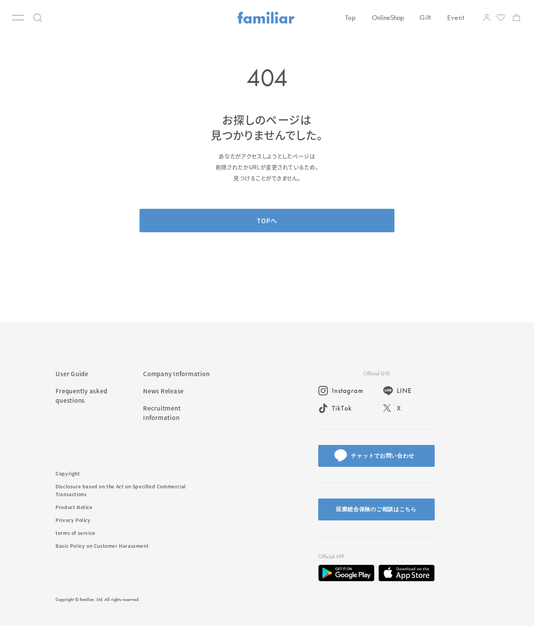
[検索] (38, 18)
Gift (425, 17)
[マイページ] (486, 17)
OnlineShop (388, 17)
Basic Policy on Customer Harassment (102, 545)
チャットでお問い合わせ (382, 455)
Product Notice (74, 507)
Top (350, 17)
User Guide (72, 374)
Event (455, 17)
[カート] (516, 17)
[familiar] (265, 17)
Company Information (176, 374)
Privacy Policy (73, 520)
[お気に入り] (501, 17)
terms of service (75, 532)
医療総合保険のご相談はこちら (376, 509)
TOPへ (267, 220)
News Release (163, 391)
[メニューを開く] (18, 17)
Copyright (68, 473)
